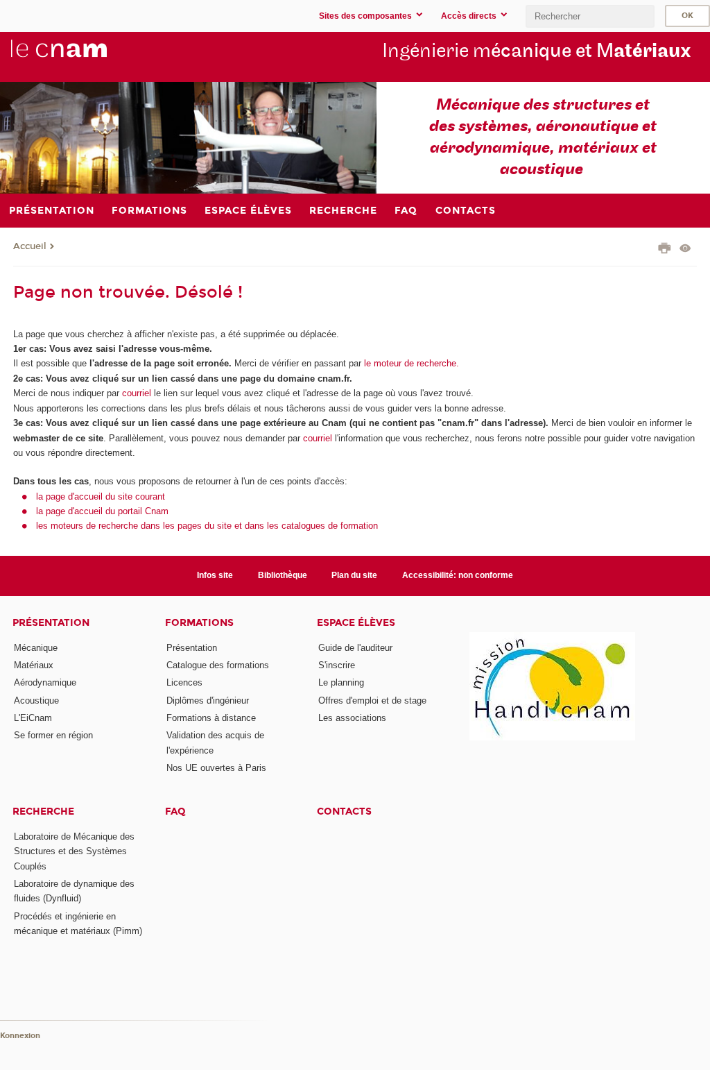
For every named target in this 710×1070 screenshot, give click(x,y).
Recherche (43, 811)
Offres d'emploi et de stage (372, 700)
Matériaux (33, 665)
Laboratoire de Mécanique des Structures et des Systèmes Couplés (74, 851)
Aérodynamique (45, 682)
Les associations (352, 718)
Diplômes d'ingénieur (207, 700)
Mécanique (36, 648)
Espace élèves (356, 623)
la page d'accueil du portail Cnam (102, 511)
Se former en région (53, 735)
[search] (590, 16)
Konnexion (20, 1035)
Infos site (215, 575)
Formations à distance (211, 718)
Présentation (50, 623)
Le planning (341, 682)
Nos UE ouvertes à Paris (216, 768)
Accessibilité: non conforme (457, 575)
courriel (136, 393)
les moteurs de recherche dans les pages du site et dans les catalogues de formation (207, 525)
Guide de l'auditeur (355, 648)
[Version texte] (685, 249)
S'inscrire (336, 665)
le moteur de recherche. (410, 363)
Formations (199, 623)
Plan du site (354, 575)
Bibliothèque (282, 575)
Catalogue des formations (217, 665)
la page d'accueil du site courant (100, 496)
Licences (184, 682)
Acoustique (36, 700)
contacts (344, 811)
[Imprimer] (664, 250)
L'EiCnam (33, 718)
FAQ (175, 811)
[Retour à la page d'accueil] (82, 56)
